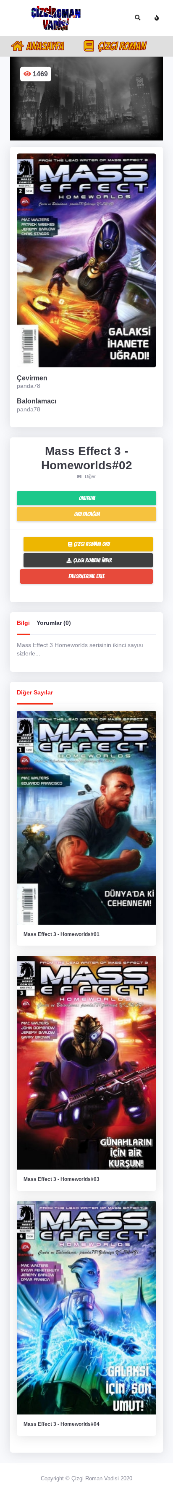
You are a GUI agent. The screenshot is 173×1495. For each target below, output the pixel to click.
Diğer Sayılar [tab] (35, 692)
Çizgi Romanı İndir (92, 560)
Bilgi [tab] (23, 623)
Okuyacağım (87, 514)
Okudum (87, 498)
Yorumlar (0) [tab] (54, 623)
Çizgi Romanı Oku (91, 544)
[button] (137, 18)
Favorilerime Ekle (86, 576)
